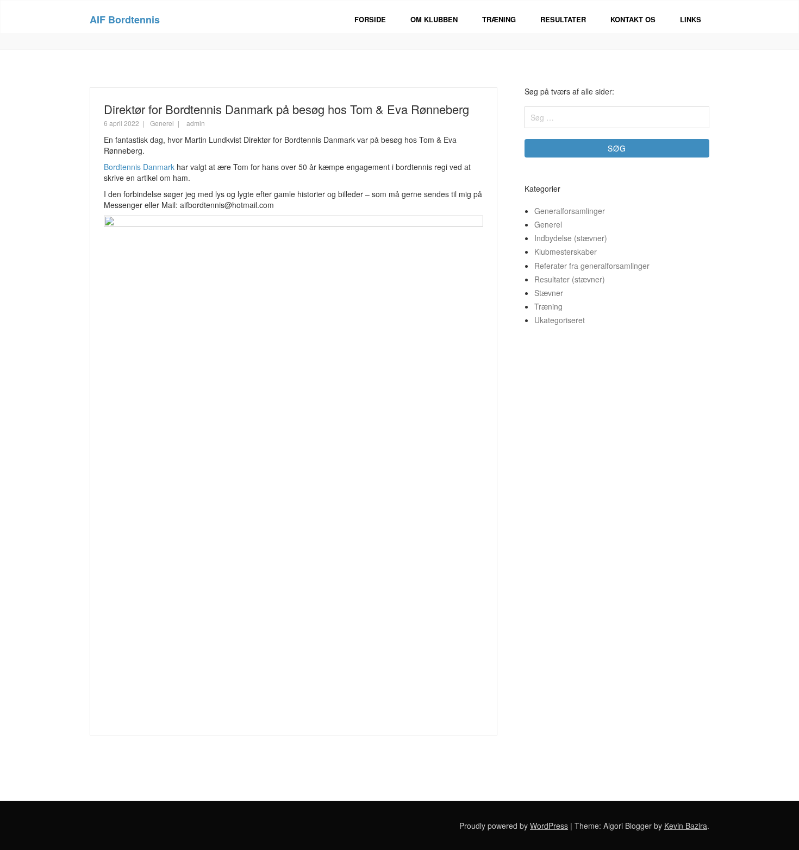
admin (195, 123)
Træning (499, 19)
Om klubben (434, 19)
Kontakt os (633, 19)
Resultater (563, 19)
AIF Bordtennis (125, 19)
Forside (370, 19)
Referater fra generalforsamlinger (592, 265)
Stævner (548, 292)
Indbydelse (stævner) (570, 237)
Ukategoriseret (559, 319)
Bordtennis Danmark (139, 166)
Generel (162, 123)
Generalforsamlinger (569, 210)
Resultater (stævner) (569, 279)
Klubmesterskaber (565, 251)
